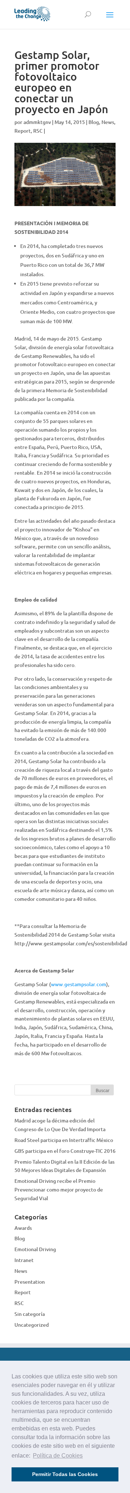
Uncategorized (31, 1324)
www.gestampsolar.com (78, 984)
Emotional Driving (35, 1249)
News (107, 122)
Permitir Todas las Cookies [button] (65, 1474)
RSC (38, 130)
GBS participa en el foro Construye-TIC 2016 (65, 1150)
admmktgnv (37, 122)
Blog (93, 122)
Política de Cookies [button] (58, 1456)
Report (22, 130)
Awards (23, 1227)
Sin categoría (29, 1313)
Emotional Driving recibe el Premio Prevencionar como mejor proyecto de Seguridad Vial (58, 1189)
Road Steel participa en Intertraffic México (63, 1140)
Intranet (24, 1260)
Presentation (29, 1281)
